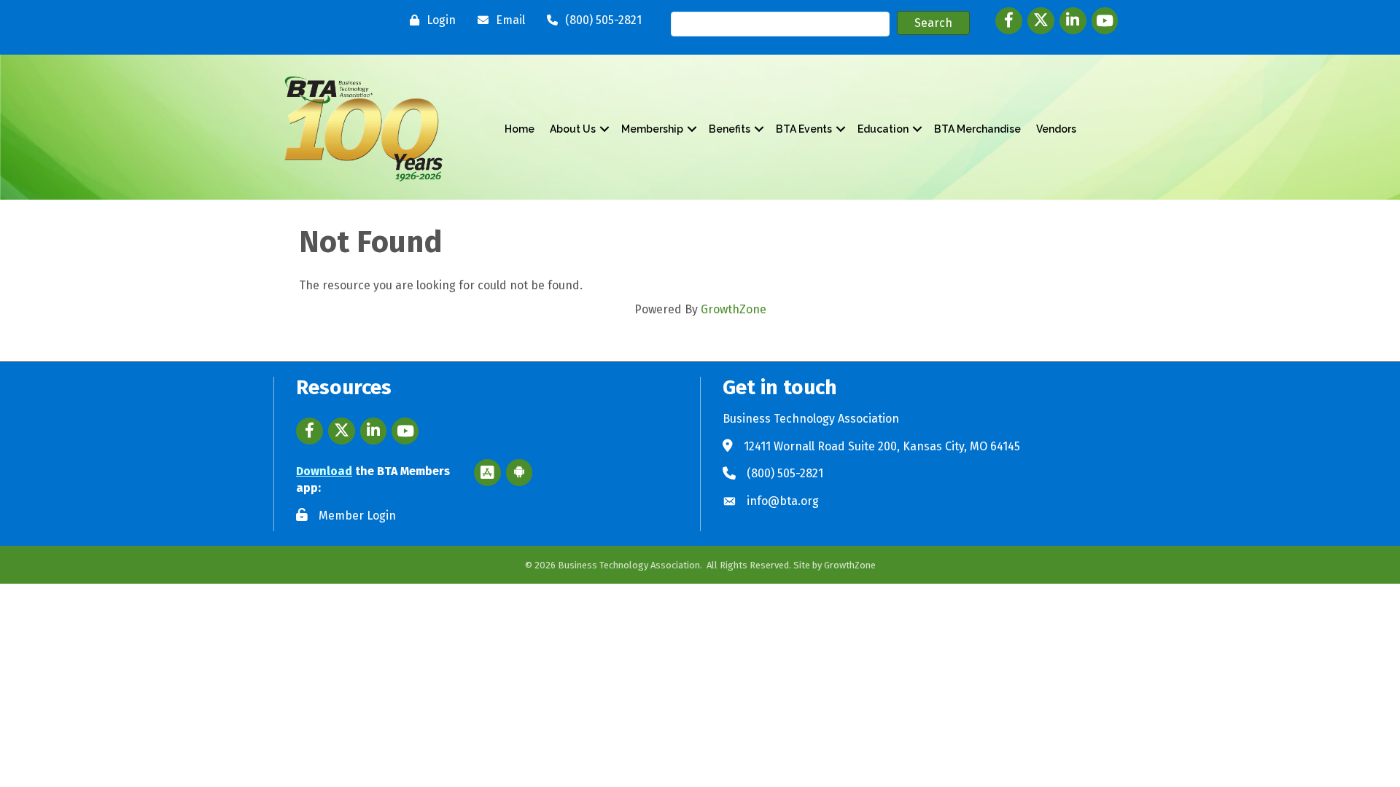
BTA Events (804, 129)
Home (519, 129)
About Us (573, 129)
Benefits (729, 129)
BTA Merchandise (977, 129)
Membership (652, 129)
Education (883, 129)
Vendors (1056, 129)
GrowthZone (733, 309)
